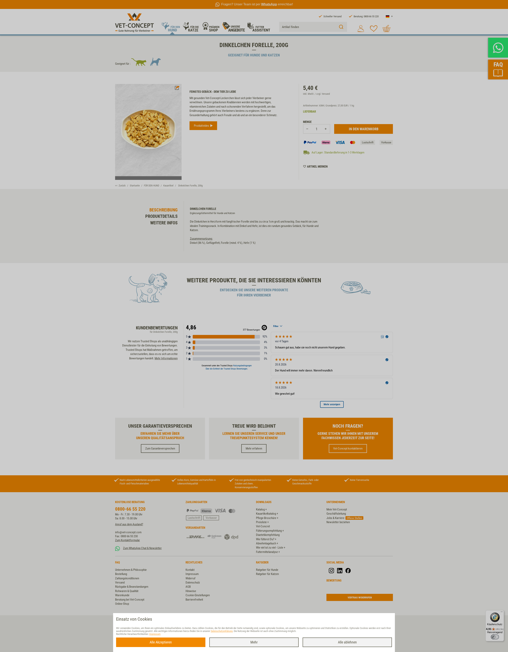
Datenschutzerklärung (222, 631)
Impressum (155, 634)
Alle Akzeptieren (161, 642)
